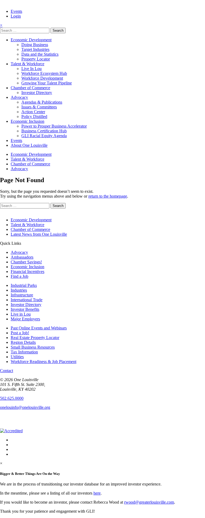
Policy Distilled (34, 116)
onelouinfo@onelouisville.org (25, 407)
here (97, 493)
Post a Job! (20, 333)
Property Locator (35, 59)
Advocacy (19, 97)
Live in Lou (21, 314)
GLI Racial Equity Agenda (44, 135)
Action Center (33, 111)
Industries (19, 290)
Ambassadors (22, 257)
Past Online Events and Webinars (39, 328)
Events (16, 11)
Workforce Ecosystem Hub (44, 73)
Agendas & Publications (41, 102)
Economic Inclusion (27, 121)
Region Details (23, 342)
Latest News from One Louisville (39, 234)
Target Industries (35, 49)
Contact (6, 370)
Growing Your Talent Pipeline (46, 83)
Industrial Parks (24, 285)
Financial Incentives (27, 271)
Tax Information (24, 352)
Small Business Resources (33, 347)
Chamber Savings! (26, 262)
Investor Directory (36, 92)
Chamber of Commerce (30, 87)
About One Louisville (29, 145)
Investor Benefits (25, 309)
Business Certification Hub (44, 131)
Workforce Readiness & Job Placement (43, 361)
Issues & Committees (39, 107)
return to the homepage (107, 196)
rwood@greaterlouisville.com (149, 502)
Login (16, 16)
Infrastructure (22, 295)
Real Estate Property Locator (35, 337)
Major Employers (25, 319)
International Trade (26, 299)
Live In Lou (31, 68)
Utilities (17, 356)
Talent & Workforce (27, 64)
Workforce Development (42, 78)
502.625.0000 (11, 398)
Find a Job (19, 276)
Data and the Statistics (39, 54)
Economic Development (31, 40)
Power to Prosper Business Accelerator (54, 126)
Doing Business (34, 44)
